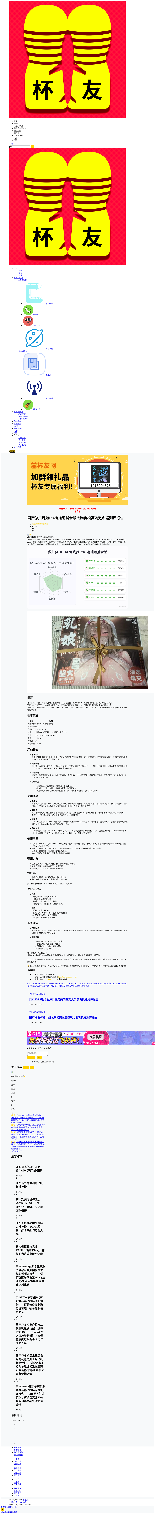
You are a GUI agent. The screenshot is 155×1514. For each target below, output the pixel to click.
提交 (39, 1057)
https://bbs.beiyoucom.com (67, 977)
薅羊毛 (16, 133)
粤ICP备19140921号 (19, 1502)
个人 (16, 268)
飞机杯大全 (18, 126)
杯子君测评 (18, 1452)
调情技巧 (17, 1464)
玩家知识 (22, 280)
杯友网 (25, 1500)
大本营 (16, 1496)
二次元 (16, 1482)
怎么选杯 (17, 1473)
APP (15, 140)
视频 (17, 131)
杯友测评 (17, 412)
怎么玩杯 (17, 1470)
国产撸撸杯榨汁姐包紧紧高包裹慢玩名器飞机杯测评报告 (63, 1017)
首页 (16, 121)
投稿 (13, 451)
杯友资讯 (17, 1493)
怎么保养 (17, 1468)
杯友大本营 (20, 128)
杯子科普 (17, 1475)
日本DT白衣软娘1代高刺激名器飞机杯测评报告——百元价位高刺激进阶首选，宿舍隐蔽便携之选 (28, 1127)
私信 (32, 1067)
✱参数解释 (122, 606)
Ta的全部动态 (16, 1151)
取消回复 (31, 1057)
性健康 (16, 1459)
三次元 (16, 1479)
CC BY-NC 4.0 (49, 979)
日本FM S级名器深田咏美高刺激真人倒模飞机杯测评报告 (63, 999)
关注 (26, 1067)
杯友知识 (17, 278)
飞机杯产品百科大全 (40, 524)
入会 (16, 138)
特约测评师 (18, 1455)
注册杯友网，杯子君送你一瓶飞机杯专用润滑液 (77, 509)
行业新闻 (17, 1484)
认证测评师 (18, 135)
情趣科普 (22, 351)
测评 (16, 123)
